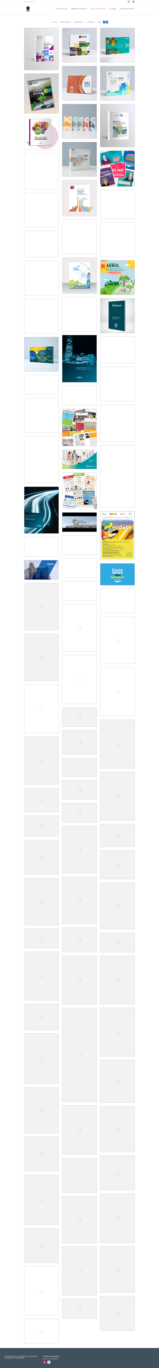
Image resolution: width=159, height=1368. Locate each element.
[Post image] (41, 49)
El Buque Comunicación (51, 1356)
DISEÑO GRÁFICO (78, 22)
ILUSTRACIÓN (90, 22)
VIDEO (99, 22)
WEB (105, 22)
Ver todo (54, 22)
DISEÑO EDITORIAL (65, 22)
